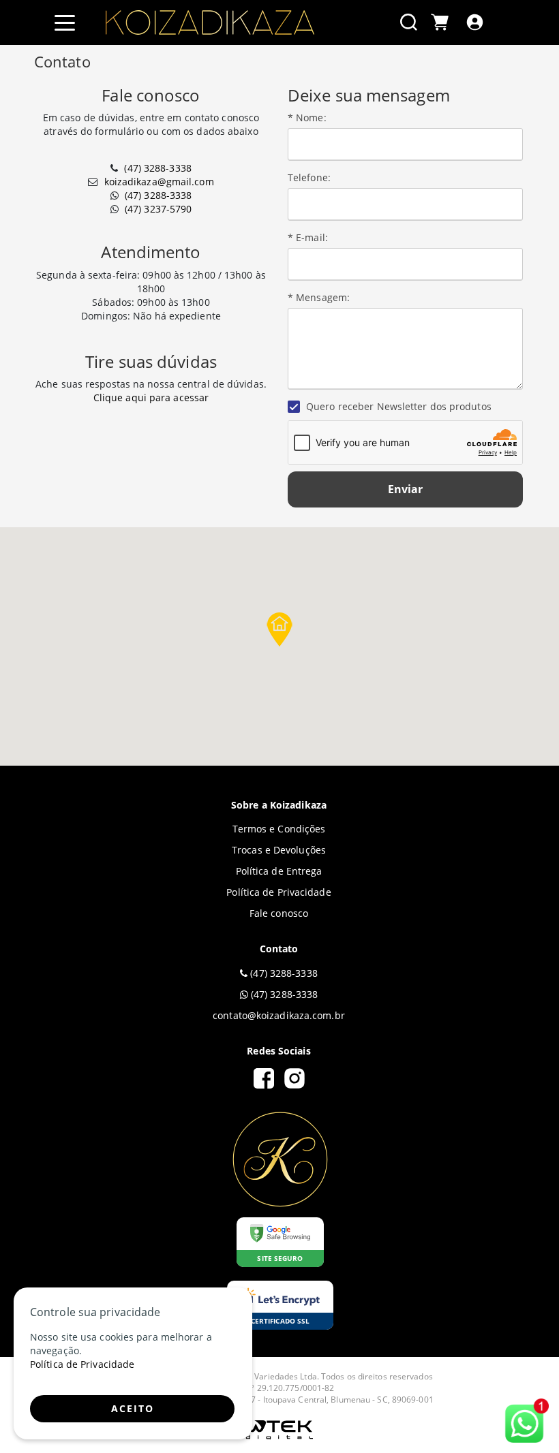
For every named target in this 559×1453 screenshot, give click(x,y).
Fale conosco (279, 913)
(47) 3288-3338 (157, 167)
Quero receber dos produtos (397, 406)
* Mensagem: (319, 297)
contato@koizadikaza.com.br (279, 1015)
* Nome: (307, 117)
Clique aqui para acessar (151, 397)
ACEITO (132, 1408)
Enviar (405, 489)
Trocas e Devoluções (279, 849)
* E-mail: (308, 237)
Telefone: (309, 177)
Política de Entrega (279, 870)
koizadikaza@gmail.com (159, 181)
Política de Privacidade (278, 892)
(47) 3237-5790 (158, 208)
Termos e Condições (279, 828)
